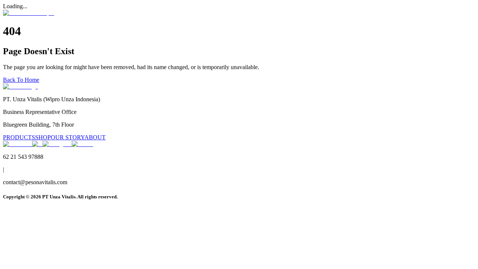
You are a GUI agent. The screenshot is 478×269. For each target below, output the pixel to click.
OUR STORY (67, 137)
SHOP (43, 137)
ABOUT (95, 137)
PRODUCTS (19, 137)
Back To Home (21, 80)
